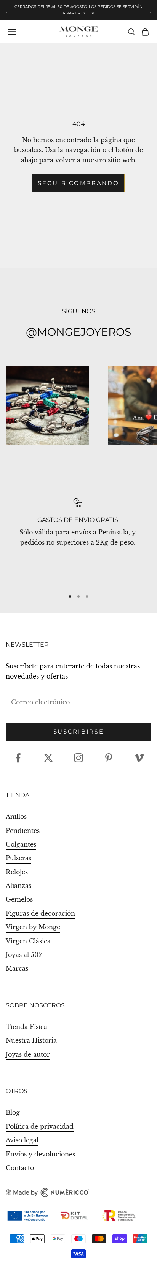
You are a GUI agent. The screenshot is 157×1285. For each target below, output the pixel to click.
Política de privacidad (40, 1126)
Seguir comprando (78, 183)
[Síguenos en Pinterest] (108, 757)
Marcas (17, 968)
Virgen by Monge (33, 927)
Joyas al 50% (24, 954)
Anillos (16, 816)
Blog (13, 1112)
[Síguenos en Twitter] (48, 757)
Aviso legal (22, 1140)
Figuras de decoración (40, 913)
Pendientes (23, 830)
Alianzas (18, 885)
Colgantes (21, 844)
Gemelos (19, 899)
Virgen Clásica (28, 941)
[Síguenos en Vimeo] (139, 757)
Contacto (20, 1168)
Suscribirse (78, 731)
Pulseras (18, 858)
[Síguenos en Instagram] (78, 757)
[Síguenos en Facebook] (18, 757)
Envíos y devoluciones (40, 1154)
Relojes (17, 872)
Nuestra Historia (31, 1040)
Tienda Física (26, 1027)
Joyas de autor (28, 1054)
